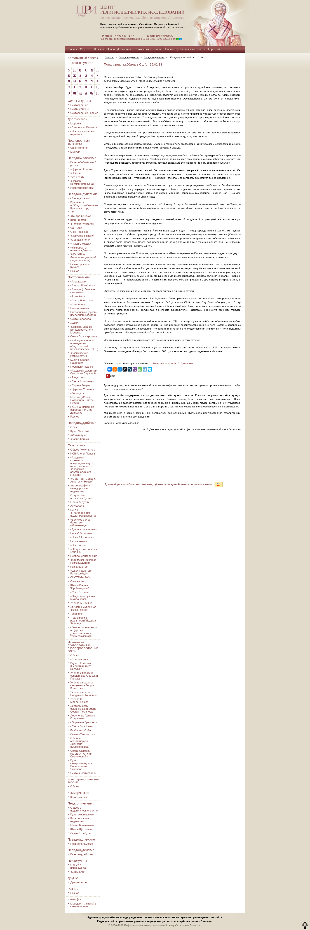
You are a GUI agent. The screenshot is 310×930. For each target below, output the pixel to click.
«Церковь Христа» (81, 169)
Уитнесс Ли (77, 176)
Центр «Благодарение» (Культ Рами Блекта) (83, 512)
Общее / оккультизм (82, 449)
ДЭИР (74, 322)
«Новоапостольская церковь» (82, 133)
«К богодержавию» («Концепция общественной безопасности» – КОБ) (84, 345)
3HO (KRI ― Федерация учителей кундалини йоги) (83, 257)
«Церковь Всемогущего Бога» (82, 182)
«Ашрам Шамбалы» (82, 285)
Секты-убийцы (79, 108)
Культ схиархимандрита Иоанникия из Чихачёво (81, 765)
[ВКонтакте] (109, 369)
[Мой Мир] (120, 369)
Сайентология (79, 147)
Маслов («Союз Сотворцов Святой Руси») (81, 400)
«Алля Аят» (77, 296)
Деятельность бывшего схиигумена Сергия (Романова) (83, 708)
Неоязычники (78, 541)
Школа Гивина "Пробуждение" (79, 587)
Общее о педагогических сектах (84, 809)
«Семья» (75, 173)
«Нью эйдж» (78, 545)
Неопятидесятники (81, 187)
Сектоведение (79, 104)
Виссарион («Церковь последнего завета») (83, 313)
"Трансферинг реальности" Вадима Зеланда (83, 620)
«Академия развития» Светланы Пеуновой (83, 372)
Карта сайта (215, 49)
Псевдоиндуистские (83, 194)
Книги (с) (74, 899)
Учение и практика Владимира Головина (83, 694)
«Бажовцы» (77, 304)
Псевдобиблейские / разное (83, 164)
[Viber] (135, 369)
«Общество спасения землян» (83, 550)
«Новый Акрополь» (82, 537)
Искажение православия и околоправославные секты (83, 647)
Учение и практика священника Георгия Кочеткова (82, 685)
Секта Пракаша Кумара (80, 265)
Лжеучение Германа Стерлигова (82, 717)
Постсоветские (79, 277)
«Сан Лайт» (77, 871)
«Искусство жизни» (82, 235)
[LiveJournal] (130, 369)
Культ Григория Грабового (79, 361)
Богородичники (79, 308)
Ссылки (156, 49)
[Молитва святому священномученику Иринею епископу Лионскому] (207, 23)
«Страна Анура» (80, 385)
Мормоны (76, 123)
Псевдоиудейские (81, 850)
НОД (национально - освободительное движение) (83, 409)
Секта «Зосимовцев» (83, 772)
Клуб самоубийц (80, 730)
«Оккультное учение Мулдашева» (83, 597)
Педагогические (80, 803)
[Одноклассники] (114, 369)
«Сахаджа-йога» (80, 239)
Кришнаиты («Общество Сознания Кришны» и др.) (84, 205)
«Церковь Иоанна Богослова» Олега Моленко (81, 329)
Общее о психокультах (78, 866)
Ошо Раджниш (79, 231)
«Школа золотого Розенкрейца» (80, 572)
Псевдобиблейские (82, 158)
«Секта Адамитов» (81, 381)
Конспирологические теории (83, 781)
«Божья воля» (79, 659)
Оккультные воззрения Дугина (81, 497)
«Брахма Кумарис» (82, 223)
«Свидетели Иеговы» (83, 127)
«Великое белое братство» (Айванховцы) (80, 522)
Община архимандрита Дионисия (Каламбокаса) (79, 742)
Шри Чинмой (78, 219)
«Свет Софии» (79, 592)
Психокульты (77, 860)
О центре (85, 49)
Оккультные (76, 445)
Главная (72, 49)
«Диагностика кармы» (83, 529)
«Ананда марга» (80, 198)
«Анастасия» (78, 281)
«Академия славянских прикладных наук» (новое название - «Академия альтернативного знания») (81, 466)
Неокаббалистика (81, 533)
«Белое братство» (81, 300)
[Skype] (150, 369)
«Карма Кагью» (79, 438)
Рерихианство (79, 566)
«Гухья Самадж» (80, 243)
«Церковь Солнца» (82, 389)
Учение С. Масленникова (79, 700)
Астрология (77, 505)
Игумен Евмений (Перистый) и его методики (80, 666)
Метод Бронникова (82, 825)
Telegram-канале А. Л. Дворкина (173, 363)
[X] (125, 369)
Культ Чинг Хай (79, 431)
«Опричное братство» (83, 722)
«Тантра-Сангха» (80, 215)
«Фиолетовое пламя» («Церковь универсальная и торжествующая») (83, 631)
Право (111, 49)
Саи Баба (76, 227)
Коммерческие (78, 793)
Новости (99, 49)
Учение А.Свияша (81, 602)
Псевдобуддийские (82, 423)
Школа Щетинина (81, 829)
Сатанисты (77, 581)
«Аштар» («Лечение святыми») (82, 291)
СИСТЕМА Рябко (81, 577)
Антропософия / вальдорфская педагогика (80, 488)
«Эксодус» (77, 393)
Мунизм (75, 151)
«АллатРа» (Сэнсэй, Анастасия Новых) (83, 480)
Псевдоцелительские (83, 555)
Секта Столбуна (80, 833)
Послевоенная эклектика (79, 142)
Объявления (141, 49)
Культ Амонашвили (82, 814)
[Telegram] (145, 369)
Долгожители (77, 119)
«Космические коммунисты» (79, 354)
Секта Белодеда (80, 318)
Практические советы (192, 49)
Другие (73, 878)
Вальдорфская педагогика (79, 820)
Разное (74, 270)
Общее (74, 427)
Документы (124, 49)
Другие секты (78, 882)
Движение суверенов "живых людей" (83, 608)
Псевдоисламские (81, 839)
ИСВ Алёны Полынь (83, 453)
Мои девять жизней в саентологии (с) (83, 905)
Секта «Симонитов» (82, 734)
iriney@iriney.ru (164, 35)
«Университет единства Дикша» (81, 249)
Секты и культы (79, 101)
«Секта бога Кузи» (81, 726)
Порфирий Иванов (81, 366)
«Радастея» (77, 377)
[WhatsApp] (140, 369)
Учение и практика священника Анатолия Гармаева (84, 675)
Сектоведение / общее (84, 112)
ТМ (72, 212)
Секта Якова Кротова (83, 336)
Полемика (170, 49)
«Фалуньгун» (78, 435)
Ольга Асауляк (79, 502)
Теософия (76, 613)
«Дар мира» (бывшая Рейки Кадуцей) (83, 561)
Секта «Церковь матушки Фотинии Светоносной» (81, 753)
